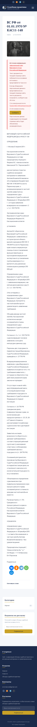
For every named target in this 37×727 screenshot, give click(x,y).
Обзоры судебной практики (11, 677)
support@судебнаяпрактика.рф (20, 106)
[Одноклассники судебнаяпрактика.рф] (16, 2)
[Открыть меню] (33, 8)
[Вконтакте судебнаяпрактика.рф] (13, 2)
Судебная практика (16, 8)
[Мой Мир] (11, 572)
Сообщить (15, 113)
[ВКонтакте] (11, 568)
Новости (5, 674)
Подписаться (18, 631)
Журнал (18, 605)
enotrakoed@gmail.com (9, 687)
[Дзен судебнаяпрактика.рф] (23, 2)
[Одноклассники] (16, 568)
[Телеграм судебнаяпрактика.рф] (20, 2)
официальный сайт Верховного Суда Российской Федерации (18, 68)
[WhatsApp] (26, 568)
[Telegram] (21, 568)
